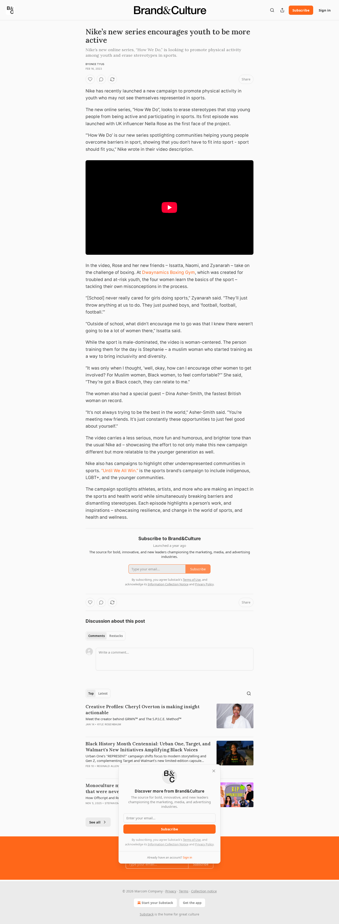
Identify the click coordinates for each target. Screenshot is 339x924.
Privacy (170, 891)
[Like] (90, 79)
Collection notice (204, 891)
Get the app (192, 902)
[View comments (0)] (101, 79)
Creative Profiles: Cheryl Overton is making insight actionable (142, 709)
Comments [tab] (96, 636)
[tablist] (105, 635)
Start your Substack (157, 902)
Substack (147, 914)
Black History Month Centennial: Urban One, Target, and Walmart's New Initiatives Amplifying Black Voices (148, 746)
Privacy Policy (204, 844)
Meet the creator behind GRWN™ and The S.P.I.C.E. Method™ (133, 719)
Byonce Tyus (95, 64)
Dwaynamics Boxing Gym (168, 272)
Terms (183, 891)
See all (95, 822)
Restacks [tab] (116, 636)
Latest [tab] (103, 693)
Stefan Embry (115, 803)
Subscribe (300, 10)
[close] (213, 771)
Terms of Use (192, 840)
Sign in (325, 10)
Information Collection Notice (168, 844)
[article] (169, 718)
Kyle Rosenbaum (109, 724)
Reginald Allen (108, 766)
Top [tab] (91, 693)
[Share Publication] (282, 10)
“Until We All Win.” (119, 470)
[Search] (272, 10)
